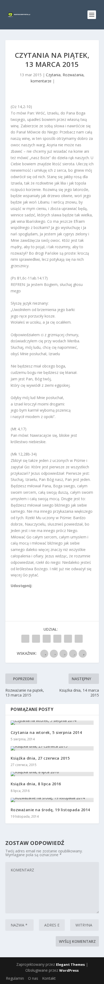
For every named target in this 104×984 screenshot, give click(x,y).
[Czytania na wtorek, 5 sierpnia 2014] (52, 723)
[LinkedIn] (36, 592)
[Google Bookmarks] (31, 592)
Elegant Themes (70, 964)
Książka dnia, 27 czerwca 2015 (40, 758)
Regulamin (15, 978)
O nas (33, 978)
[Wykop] (19, 592)
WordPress (69, 970)
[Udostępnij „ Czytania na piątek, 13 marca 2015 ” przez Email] (68, 638)
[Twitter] (25, 592)
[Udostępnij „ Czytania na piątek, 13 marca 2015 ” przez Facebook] (25, 638)
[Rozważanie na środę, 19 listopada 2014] (52, 800)
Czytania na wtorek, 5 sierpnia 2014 (46, 732)
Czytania (53, 74)
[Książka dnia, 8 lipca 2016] (52, 774)
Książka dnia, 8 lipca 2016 (36, 783)
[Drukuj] (48, 592)
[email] (42, 592)
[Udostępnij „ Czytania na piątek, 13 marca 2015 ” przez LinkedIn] (57, 638)
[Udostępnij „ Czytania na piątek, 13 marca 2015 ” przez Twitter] (36, 638)
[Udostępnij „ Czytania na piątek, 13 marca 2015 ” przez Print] (78, 638)
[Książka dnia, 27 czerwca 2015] (52, 748)
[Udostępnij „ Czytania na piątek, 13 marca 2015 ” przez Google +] (46, 638)
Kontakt (49, 978)
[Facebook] (13, 592)
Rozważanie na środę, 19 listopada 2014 (50, 809)
